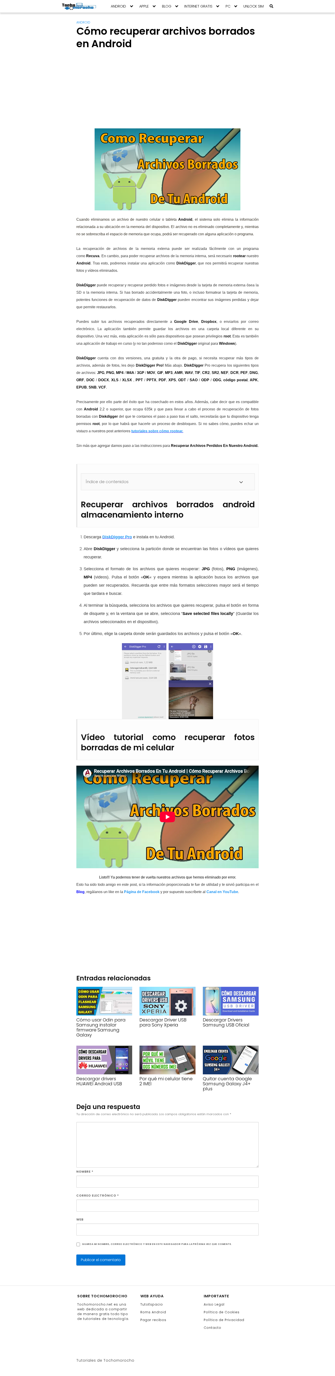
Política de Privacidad (224, 1320)
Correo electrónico (97, 1195)
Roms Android (153, 1312)
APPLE (144, 6)
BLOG (166, 6)
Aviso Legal (214, 1304)
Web (79, 1219)
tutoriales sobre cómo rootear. (157, 431)
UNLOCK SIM (253, 6)
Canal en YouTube (222, 892)
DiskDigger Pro (117, 537)
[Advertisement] (114, 93)
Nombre (84, 1171)
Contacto (212, 1327)
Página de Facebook (142, 892)
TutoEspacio (151, 1304)
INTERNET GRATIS (198, 6)
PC (228, 6)
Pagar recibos (153, 1320)
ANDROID (118, 6)
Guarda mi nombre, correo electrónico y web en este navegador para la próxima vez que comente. (157, 1244)
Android (83, 22)
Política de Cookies (222, 1312)
